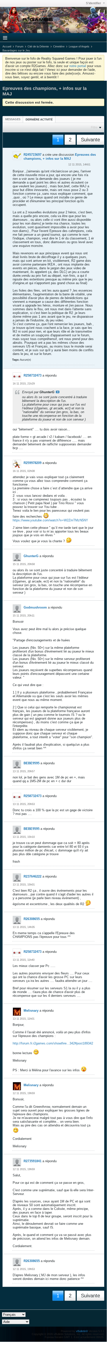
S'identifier (94, 3)
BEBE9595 (31, 763)
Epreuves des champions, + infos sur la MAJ (60, 156)
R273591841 (32, 1161)
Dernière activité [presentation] (39, 119)
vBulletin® (82, 1331)
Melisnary (31, 1010)
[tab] (12, 119)
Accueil (6, 46)
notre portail (77, 66)
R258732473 (32, 375)
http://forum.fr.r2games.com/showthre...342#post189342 (53, 1043)
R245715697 (32, 154)
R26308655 (32, 919)
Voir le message (57, 392)
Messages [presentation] (12, 119)
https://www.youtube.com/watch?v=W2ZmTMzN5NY (50, 520)
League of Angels (79, 46)
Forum (19, 46)
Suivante (90, 139)
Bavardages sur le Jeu (16, 50)
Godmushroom (35, 607)
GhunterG (31, 556)
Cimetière (59, 46)
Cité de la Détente (38, 46)
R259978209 (32, 463)
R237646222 (32, 876)
